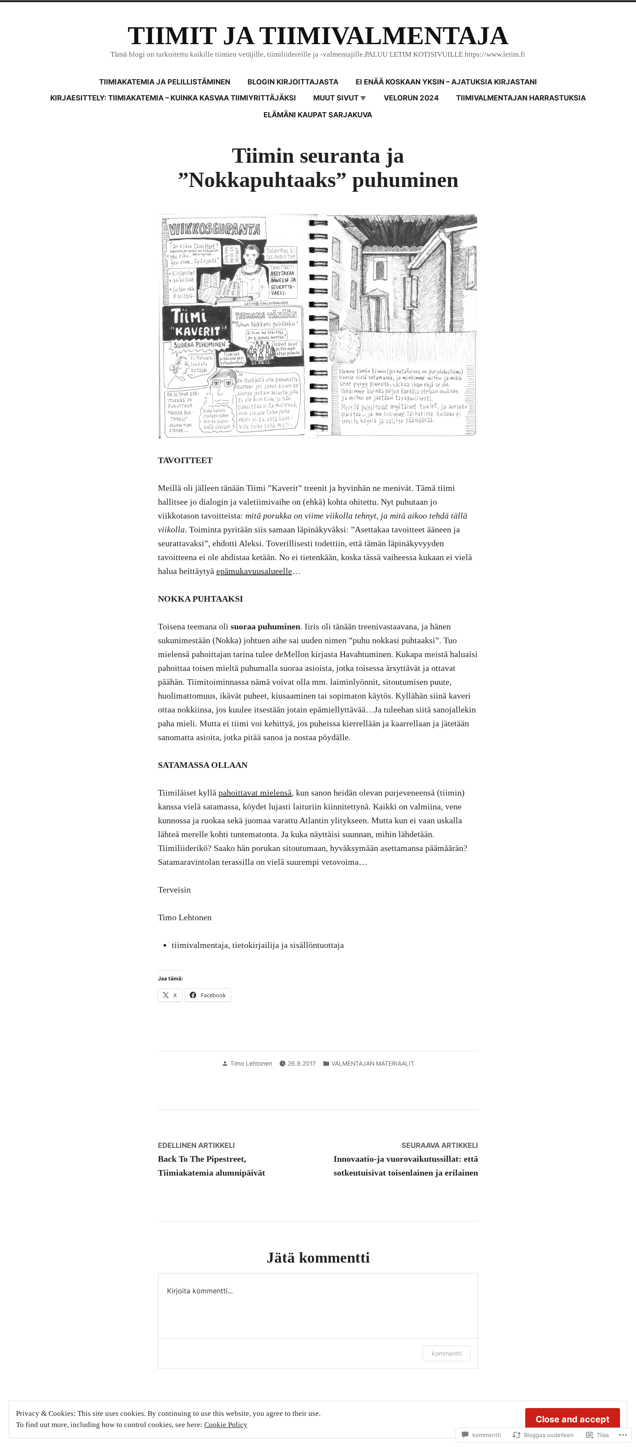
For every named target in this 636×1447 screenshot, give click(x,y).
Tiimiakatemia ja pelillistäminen (164, 81)
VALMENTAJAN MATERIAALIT (372, 1063)
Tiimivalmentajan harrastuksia (521, 97)
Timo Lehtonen (251, 1063)
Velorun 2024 (411, 97)
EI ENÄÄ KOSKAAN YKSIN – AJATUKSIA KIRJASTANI (446, 81)
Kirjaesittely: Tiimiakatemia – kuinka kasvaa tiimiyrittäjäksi (173, 97)
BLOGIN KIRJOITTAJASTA (292, 81)
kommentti (447, 1353)
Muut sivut (336, 97)
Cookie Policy (225, 1425)
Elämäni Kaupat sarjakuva (317, 114)
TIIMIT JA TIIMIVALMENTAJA (318, 35)
